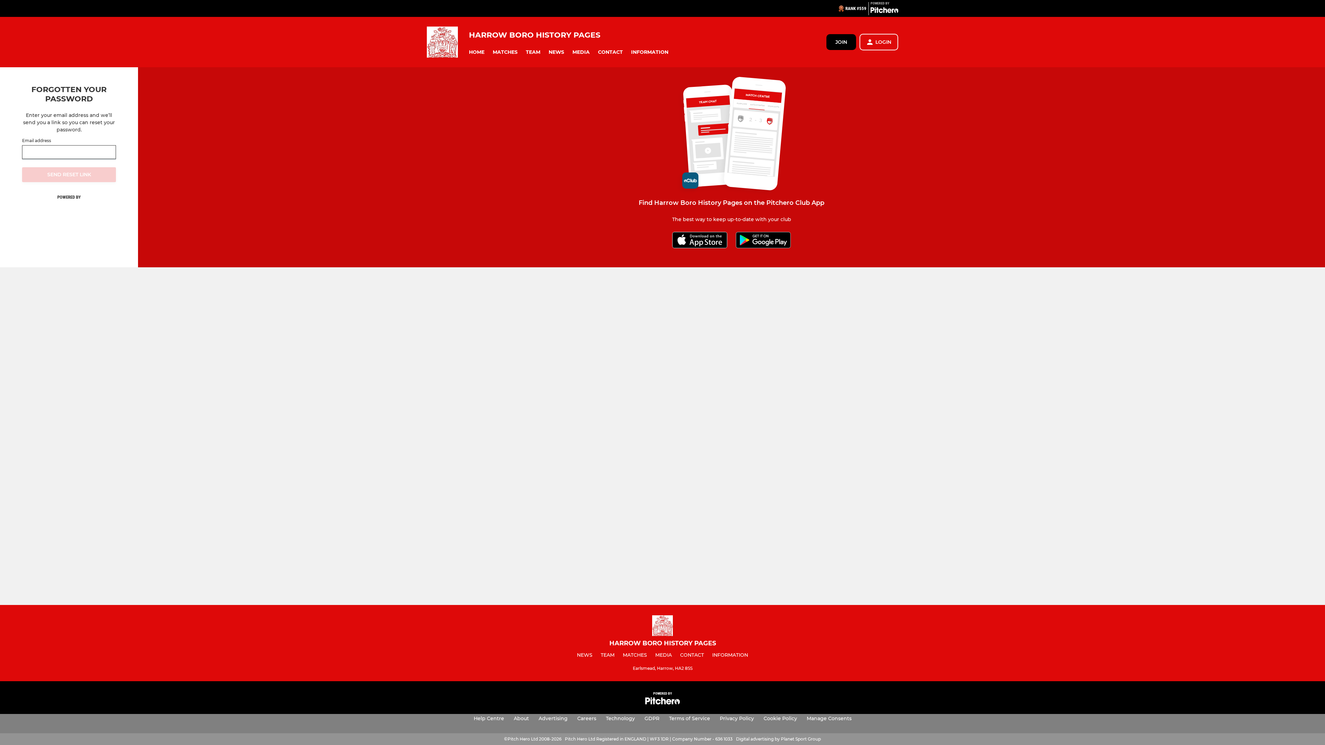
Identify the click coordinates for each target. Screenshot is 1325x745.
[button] (477, 52)
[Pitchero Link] (884, 11)
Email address (36, 140)
